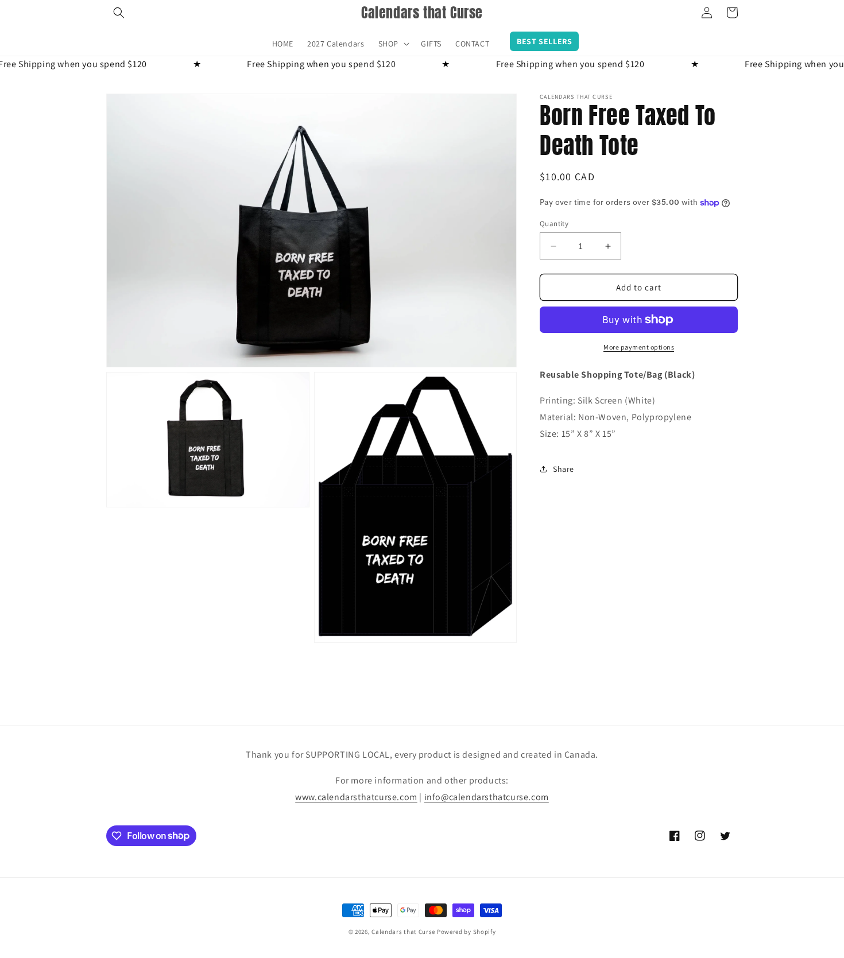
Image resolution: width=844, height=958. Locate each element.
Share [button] (563, 469)
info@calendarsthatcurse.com (486, 797)
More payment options (638, 347)
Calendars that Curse (403, 932)
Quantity (554, 223)
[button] (118, 12)
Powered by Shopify (466, 932)
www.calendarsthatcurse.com (356, 797)
